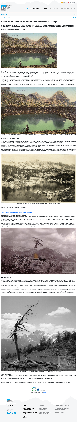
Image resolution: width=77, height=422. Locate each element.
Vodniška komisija (42, 409)
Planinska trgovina (26, 410)
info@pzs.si (9, 410)
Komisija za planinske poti (60, 406)
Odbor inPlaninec (42, 410)
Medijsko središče (65, 8)
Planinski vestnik (42, 406)
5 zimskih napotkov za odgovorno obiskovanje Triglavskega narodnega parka (17, 212)
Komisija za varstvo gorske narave (62, 408)
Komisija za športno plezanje (45, 412)
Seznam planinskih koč (27, 406)
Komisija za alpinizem (43, 413)
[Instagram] (10, 413)
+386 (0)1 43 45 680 (10, 409)
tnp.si (44, 392)
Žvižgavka (25, 417)
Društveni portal (54, 8)
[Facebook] (8, 413)
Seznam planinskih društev (28, 408)
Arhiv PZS (73, 8)
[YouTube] (12, 413)
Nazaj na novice (5, 14)
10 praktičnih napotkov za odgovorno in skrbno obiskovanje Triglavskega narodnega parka (19, 209)
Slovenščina (72, 2)
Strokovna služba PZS (27, 409)
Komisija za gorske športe (60, 409)
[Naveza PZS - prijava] (63, 2)
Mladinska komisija (43, 408)
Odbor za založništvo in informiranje (62, 405)
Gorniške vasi (41, 405)
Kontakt (24, 405)
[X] (15, 413)
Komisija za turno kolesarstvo (61, 410)
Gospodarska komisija (59, 412)
